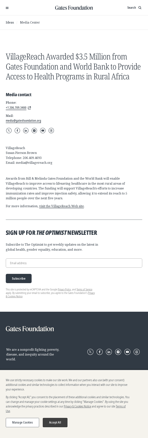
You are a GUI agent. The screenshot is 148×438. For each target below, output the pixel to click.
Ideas (10, 22)
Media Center (30, 22)
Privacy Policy (64, 289)
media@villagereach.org (34, 162)
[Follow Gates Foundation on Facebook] (17, 130)
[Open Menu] (7, 7)
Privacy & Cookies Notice (77, 406)
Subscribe (18, 278)
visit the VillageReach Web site (61, 206)
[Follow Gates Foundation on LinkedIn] (26, 130)
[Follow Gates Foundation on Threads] (51, 130)
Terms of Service (84, 289)
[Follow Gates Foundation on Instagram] (34, 130)
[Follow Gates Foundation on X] (9, 130)
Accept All (55, 422)
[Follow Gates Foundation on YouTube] (43, 130)
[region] (74, 404)
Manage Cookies (22, 422)
